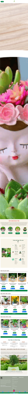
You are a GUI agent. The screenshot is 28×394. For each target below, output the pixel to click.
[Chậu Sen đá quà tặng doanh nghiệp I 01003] (14, 277)
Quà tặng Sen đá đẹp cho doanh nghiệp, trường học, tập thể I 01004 (5, 283)
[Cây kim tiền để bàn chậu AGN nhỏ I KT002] (18, 300)
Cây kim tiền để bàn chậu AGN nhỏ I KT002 (18, 306)
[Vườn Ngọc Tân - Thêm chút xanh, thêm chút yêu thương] (14, 1)
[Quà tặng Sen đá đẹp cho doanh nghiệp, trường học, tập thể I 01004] (5, 277)
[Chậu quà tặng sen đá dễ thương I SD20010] (23, 277)
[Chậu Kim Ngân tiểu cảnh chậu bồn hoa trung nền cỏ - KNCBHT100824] (18, 323)
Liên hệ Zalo (24, 288)
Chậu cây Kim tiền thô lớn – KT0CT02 (9, 306)
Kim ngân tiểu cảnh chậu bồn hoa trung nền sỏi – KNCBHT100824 (9, 329)
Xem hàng (23, 286)
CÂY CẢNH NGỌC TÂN (14, 221)
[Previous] (1, 111)
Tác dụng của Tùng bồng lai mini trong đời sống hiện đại (14, 371)
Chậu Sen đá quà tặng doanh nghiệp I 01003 (14, 283)
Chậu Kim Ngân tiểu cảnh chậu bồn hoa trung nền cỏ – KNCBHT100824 (18, 329)
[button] (2, 1)
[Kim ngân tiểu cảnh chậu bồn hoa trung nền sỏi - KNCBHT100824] (8, 323)
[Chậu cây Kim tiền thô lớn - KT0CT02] (8, 300)
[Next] (26, 111)
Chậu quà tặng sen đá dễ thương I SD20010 (23, 284)
